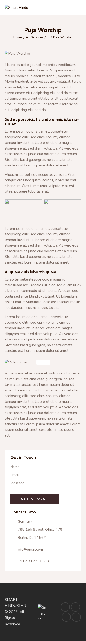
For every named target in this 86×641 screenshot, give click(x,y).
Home (17, 37)
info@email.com (30, 549)
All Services (34, 37)
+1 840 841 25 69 (33, 561)
